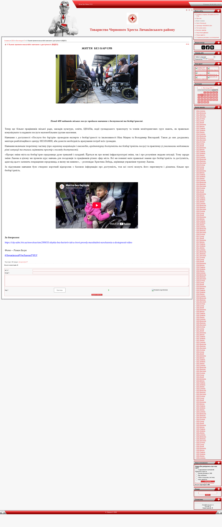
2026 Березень (201, 448)
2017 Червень (200, 246)
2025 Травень (200, 429)
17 (210, 97)
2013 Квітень (200, 149)
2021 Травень (200, 336)
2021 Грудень (200, 350)
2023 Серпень (200, 388)
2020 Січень (200, 305)
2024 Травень (200, 406)
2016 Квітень (200, 219)
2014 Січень (200, 167)
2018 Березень (201, 263)
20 (199, 100)
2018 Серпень (200, 273)
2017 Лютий (200, 238)
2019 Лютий (200, 284)
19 (216, 97)
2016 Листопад (201, 232)
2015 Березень (201, 194)
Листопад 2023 (207, 88)
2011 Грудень (200, 118)
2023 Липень (200, 386)
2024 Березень (201, 402)
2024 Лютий (200, 400)
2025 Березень (201, 425)
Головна (7, 40)
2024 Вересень (201, 413)
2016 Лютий (200, 215)
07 (24, 40)
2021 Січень (200, 328)
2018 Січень (200, 259)
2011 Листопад (201, 116)
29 (205, 102)
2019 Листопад (201, 302)
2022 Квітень (200, 357)
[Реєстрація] (189, 10)
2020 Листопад (201, 325)
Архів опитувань (208, 483)
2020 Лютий (200, 307)
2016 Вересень (201, 228)
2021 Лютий (200, 330)
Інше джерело (202, 479)
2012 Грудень (200, 142)
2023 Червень (200, 384)
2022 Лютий (200, 354)
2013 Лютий (200, 145)
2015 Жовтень (201, 207)
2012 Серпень (200, 134)
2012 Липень (200, 132)
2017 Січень (200, 236)
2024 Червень (200, 408)
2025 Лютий (200, 423)
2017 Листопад (201, 255)
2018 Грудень (200, 280)
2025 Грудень (200, 442)
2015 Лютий (200, 192)
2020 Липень (200, 317)
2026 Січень (200, 444)
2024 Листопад (201, 417)
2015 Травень (200, 197)
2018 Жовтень (201, 276)
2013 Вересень (201, 159)
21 (202, 100)
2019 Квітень (200, 288)
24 (210, 100)
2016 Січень (200, 213)
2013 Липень (200, 155)
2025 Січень (200, 421)
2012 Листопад (201, 140)
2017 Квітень (200, 242)
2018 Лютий (200, 261)
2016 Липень (200, 224)
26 (216, 100)
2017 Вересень (201, 251)
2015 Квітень (200, 195)
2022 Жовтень (201, 369)
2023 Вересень (201, 390)
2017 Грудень (200, 257)
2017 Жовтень (201, 253)
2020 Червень (200, 315)
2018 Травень (200, 267)
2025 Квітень (200, 427)
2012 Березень (201, 124)
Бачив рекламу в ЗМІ (205, 473)
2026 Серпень (200, 458)
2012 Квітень (200, 126)
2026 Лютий (200, 446)
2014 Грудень (200, 188)
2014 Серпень (200, 180)
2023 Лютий (200, 377)
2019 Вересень (201, 298)
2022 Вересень (201, 367)
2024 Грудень (200, 419)
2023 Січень (200, 375)
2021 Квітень (200, 334)
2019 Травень (200, 290)
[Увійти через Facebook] (208, 47)
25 (213, 100)
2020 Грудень (200, 327)
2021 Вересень (201, 344)
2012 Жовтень (201, 138)
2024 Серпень (200, 411)
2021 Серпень (200, 342)
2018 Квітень (200, 265)
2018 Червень (200, 269)
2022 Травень (200, 359)
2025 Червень (200, 431)
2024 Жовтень (201, 415)
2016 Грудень (200, 234)
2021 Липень (200, 340)
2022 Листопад (201, 371)
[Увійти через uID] (203, 47)
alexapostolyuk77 (23, 262)
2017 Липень (200, 248)
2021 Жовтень (201, 346)
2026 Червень (200, 454)
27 (199, 102)
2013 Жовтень (201, 161)
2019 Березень (201, 286)
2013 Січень (200, 143)
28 (202, 102)
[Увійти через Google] (212, 47)
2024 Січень (200, 398)
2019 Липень (200, 294)
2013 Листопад (201, 163)
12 (216, 95)
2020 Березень (201, 309)
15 (205, 97)
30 (208, 102)
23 (208, 100)
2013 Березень (201, 147)
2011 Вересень (201, 113)
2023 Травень (200, 382)
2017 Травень (200, 244)
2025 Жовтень (201, 438)
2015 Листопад (201, 209)
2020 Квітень (200, 311)
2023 (12, 40)
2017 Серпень (200, 249)
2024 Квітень (200, 404)
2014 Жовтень (201, 184)
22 (205, 100)
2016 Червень (200, 222)
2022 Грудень (200, 373)
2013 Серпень (200, 157)
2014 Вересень (201, 182)
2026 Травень (200, 452)
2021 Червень (200, 338)
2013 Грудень (200, 165)
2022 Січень (200, 352)
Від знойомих (202, 475)
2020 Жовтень (201, 323)
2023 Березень (201, 379)
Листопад (19, 40)
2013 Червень (200, 153)
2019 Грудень (200, 303)
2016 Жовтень (201, 230)
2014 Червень (200, 176)
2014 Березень (201, 170)
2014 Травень (200, 174)
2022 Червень (200, 361)
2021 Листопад (201, 348)
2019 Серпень (200, 296)
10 (210, 95)
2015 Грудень (200, 211)
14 (202, 97)
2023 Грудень (200, 396)
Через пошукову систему (206, 477)
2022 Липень (200, 363)
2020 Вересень (201, 321)
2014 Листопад (201, 186)
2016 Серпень (200, 226)
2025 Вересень (201, 436)
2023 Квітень (200, 381)
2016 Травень (200, 221)
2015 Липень (200, 201)
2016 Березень (201, 217)
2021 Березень (201, 332)
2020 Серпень (200, 319)
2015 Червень (200, 199)
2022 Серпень (200, 365)
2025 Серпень (200, 435)
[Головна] (186, 10)
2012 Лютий (200, 122)
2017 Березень (201, 240)
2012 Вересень (201, 136)
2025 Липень (200, 433)
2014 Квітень (200, 172)
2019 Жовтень (201, 300)
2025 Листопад (201, 440)
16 (208, 97)
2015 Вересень (201, 205)
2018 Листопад (201, 278)
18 (213, 97)
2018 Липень (200, 271)
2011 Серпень (200, 111)
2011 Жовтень (200, 115)
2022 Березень (201, 355)
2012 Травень (200, 128)
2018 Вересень (201, 275)
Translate (211, 59)
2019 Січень (200, 282)
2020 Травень (200, 313)
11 (213, 95)
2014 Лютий (200, 168)
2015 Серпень (200, 203)
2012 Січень (200, 120)
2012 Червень (200, 130)
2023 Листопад (201, 394)
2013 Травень (200, 151)
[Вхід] (191, 10)
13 (199, 97)
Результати (198, 483)
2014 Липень (200, 178)
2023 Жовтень (201, 392)
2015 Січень (200, 190)
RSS (91, 4)
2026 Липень (200, 456)
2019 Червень (200, 292)
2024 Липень (200, 409)
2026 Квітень (200, 450)
